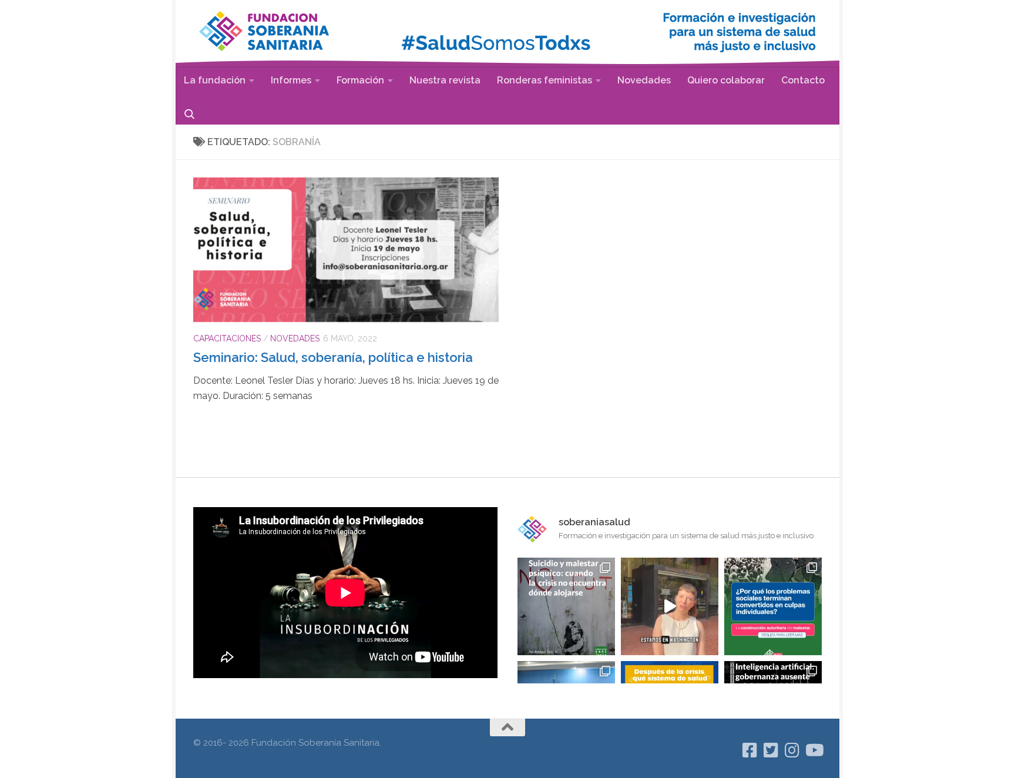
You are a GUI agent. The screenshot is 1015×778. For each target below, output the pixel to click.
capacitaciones (227, 338)
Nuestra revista (444, 80)
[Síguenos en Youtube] (813, 750)
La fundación (215, 80)
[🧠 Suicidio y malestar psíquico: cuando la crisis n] (566, 606)
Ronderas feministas (544, 80)
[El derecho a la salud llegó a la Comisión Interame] (669, 606)
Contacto (803, 80)
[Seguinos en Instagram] (792, 750)
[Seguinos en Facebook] (750, 750)
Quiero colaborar (726, 80)
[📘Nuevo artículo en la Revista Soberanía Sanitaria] (773, 606)
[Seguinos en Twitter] (771, 750)
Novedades (644, 80)
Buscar (189, 114)
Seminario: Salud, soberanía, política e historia (333, 357)
